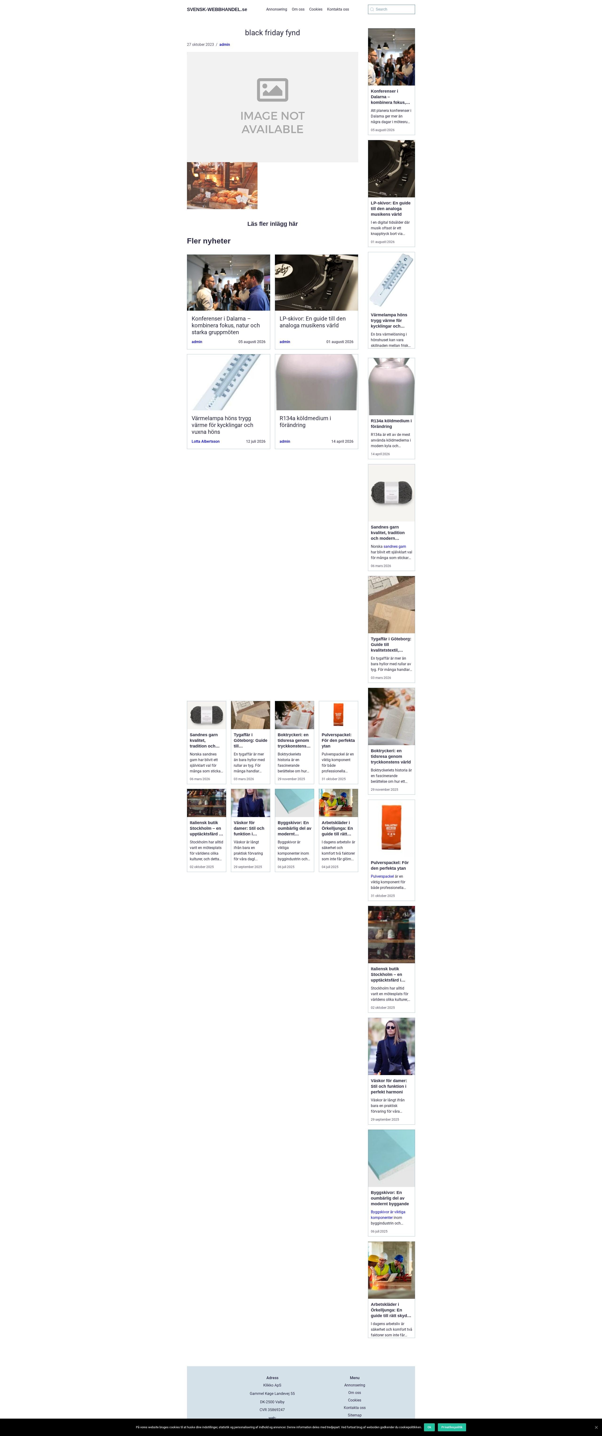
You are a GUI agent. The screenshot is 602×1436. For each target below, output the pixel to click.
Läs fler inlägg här (272, 223)
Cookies (315, 9)
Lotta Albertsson (206, 441)
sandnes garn (395, 546)
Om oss (298, 9)
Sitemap (355, 1415)
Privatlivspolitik (452, 1427)
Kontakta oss (338, 9)
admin (224, 44)
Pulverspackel (382, 876)
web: (272, 1418)
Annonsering (276, 9)
